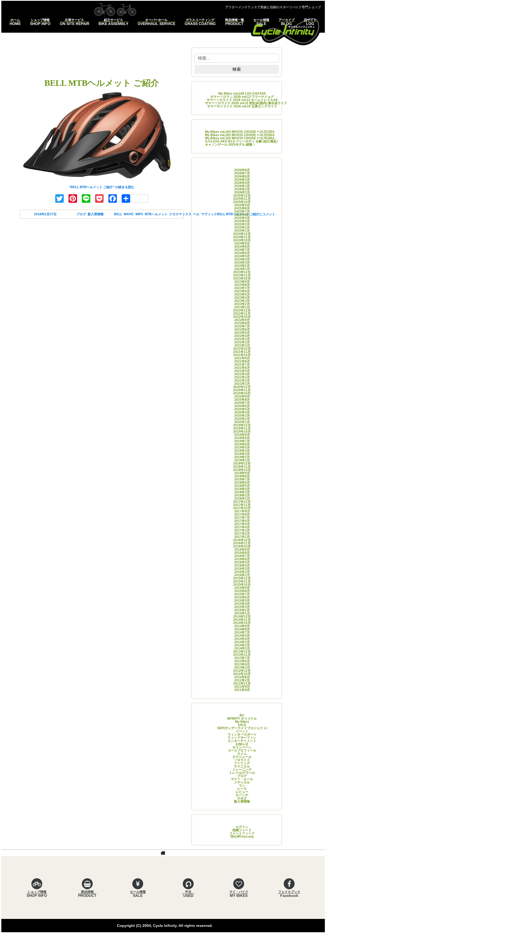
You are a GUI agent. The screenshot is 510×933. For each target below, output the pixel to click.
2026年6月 (242, 176)
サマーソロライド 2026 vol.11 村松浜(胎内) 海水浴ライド (246, 103)
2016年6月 (242, 559)
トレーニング (242, 769)
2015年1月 (242, 613)
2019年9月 (242, 435)
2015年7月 (242, 594)
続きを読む (101, 187)
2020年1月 (242, 422)
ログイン (242, 827)
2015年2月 (242, 610)
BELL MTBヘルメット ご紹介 (101, 83)
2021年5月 (242, 371)
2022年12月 (242, 310)
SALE (242, 725)
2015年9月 (242, 588)
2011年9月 (242, 687)
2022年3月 (242, 339)
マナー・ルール (242, 779)
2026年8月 (242, 170)
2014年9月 (242, 626)
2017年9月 (242, 511)
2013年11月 (242, 655)
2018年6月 (242, 482)
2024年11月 (242, 237)
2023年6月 (242, 291)
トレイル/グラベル (242, 773)
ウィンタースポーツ (242, 734)
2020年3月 (242, 415)
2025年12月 (242, 195)
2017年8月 (242, 514)
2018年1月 (242, 498)
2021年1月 (242, 384)
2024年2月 (242, 266)
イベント (242, 731)
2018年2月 (242, 495)
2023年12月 (242, 272)
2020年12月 (242, 387)
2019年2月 (242, 457)
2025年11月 (242, 199)
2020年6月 (242, 406)
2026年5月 (242, 179)
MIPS (139, 214)
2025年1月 (242, 231)
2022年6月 (242, 329)
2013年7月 (242, 658)
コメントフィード (242, 833)
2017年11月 (242, 505)
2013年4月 (242, 664)
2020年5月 (242, 409)
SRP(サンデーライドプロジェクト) (242, 728)
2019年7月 (242, 441)
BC (242, 715)
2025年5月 (242, 218)
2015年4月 (242, 604)
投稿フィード (242, 830)
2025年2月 (242, 227)
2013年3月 (242, 667)
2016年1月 (242, 575)
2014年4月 (242, 639)
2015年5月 (242, 600)
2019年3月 (242, 454)
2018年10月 (242, 470)
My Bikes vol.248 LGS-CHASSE (242, 93)
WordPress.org (242, 836)
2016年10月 (242, 546)
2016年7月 (242, 556)
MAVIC (129, 214)
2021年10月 (242, 355)
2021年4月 (242, 374)
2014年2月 (242, 645)
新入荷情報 (96, 214)
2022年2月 (242, 342)
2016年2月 (242, 572)
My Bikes (242, 722)
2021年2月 (242, 380)
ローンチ (242, 795)
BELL (118, 214)
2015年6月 (242, 597)
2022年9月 (242, 320)
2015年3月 (242, 607)
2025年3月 (242, 224)
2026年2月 (242, 189)
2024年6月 (242, 253)
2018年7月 (242, 479)
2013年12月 (242, 651)
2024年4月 (242, 259)
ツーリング (242, 763)
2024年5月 (242, 256)
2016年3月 (242, 569)
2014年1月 (242, 648)
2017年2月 (242, 533)
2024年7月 (242, 250)
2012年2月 (242, 680)
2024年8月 (242, 246)
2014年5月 (242, 636)
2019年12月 (242, 425)
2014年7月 (242, 632)
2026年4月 (242, 183)
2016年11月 (242, 543)
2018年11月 (242, 466)
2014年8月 (242, 629)
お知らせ (242, 744)
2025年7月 (242, 211)
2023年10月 (242, 278)
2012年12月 (242, 671)
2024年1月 (242, 269)
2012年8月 (242, 677)
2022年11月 (242, 313)
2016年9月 (242, 549)
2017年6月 (242, 521)
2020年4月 (242, 412)
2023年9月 (242, 282)
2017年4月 (242, 527)
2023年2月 (242, 304)
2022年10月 (242, 317)
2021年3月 (242, 377)
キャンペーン (242, 747)
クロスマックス (180, 214)
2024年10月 (242, 240)
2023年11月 (242, 275)
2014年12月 (242, 616)
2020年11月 (242, 390)
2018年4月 (242, 489)
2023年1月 (242, 307)
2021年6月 (242, 368)
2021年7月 (242, 364)
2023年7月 (242, 288)
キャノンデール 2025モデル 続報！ (230, 144)
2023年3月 (242, 301)
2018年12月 (242, 463)
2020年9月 (242, 396)
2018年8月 (242, 476)
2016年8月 (242, 553)
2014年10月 (242, 623)
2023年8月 (242, 285)
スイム (242, 753)
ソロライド (242, 760)
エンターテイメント (242, 741)
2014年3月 (242, 642)
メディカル (242, 782)
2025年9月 (242, 205)
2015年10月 (242, 584)
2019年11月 (242, 428)
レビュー (242, 792)
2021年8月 (242, 361)
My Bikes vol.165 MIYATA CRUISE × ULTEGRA (240, 132)
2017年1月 (242, 537)
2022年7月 (242, 326)
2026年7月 (242, 173)
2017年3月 (242, 530)
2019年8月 (242, 438)
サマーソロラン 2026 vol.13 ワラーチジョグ (242, 97)
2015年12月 (242, 578)
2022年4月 (242, 336)
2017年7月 (242, 518)
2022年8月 (242, 323)
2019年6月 (242, 444)
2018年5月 (242, 486)
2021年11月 (242, 352)
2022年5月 (242, 333)
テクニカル (242, 766)
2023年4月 (242, 297)
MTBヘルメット (156, 214)
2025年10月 (242, 202)
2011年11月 (242, 683)
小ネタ (242, 798)
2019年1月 (242, 460)
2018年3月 (242, 492)
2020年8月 (242, 400)
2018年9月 (242, 473)
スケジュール (242, 757)
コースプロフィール (242, 750)
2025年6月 (242, 215)
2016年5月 (242, 562)
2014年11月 (242, 620)
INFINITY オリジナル (242, 718)
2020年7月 (242, 403)
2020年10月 (242, 393)
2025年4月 (242, 221)
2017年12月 (242, 502)
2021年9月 (242, 358)
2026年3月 (242, 186)
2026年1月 (242, 192)
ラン (242, 785)
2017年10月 (242, 508)
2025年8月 (242, 208)
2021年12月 (242, 349)
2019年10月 (242, 431)
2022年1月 (242, 345)
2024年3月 (242, 262)
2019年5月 (242, 447)
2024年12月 (242, 234)
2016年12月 (242, 540)
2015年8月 (242, 591)
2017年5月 (242, 524)
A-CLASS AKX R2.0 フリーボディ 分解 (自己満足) (241, 141)
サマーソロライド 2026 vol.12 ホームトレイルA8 (242, 100)
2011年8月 (242, 690)
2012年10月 (242, 674)
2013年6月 (242, 661)
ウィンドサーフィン (242, 738)
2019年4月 (242, 451)
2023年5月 (242, 294)
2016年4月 (242, 565)
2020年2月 (242, 419)
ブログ (81, 214)
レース (242, 789)
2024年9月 (242, 243)
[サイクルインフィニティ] (286, 30)
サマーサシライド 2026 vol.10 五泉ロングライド (242, 106)
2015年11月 (242, 581)
